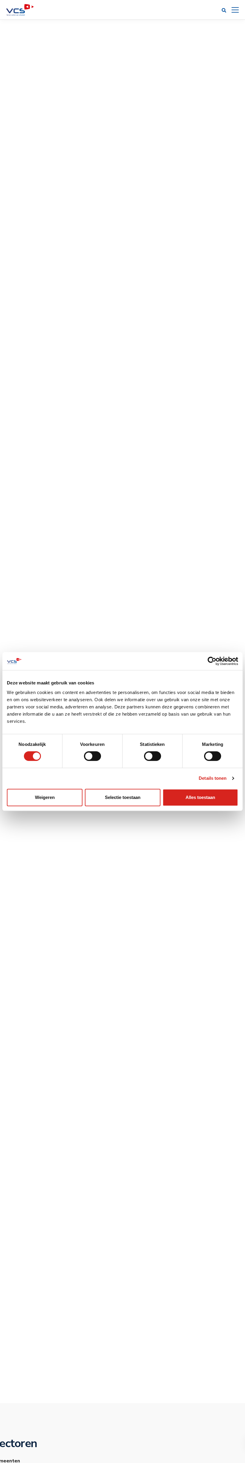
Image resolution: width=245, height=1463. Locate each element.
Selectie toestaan (122, 797)
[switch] (92, 756)
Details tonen (212, 778)
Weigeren (45, 797)
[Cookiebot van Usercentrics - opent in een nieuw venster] (212, 661)
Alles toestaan (200, 797)
